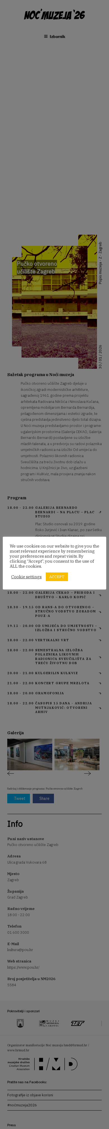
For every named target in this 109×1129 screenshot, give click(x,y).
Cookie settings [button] (26, 576)
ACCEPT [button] (57, 576)
